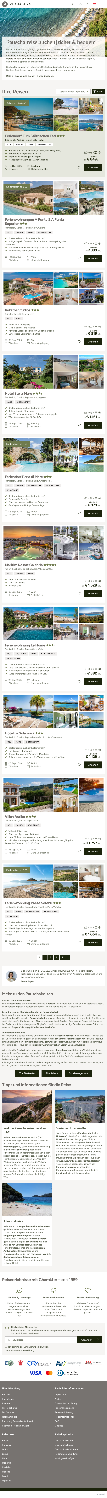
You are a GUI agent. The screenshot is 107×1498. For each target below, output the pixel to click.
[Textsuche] (73, 4)
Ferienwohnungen (23, 58)
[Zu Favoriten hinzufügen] (78, 167)
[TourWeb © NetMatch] (101, 1494)
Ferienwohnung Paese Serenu (28, 903)
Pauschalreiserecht (64, 1408)
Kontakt (6, 1394)
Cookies (59, 1425)
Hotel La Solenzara (19, 733)
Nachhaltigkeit (53, 485)
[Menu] (101, 4)
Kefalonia (40, 55)
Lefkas (56, 55)
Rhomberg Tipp (44, 145)
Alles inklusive (13, 1221)
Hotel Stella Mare (18, 393)
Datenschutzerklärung (66, 1403)
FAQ (57, 1421)
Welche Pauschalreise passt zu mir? (24, 1130)
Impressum (60, 1394)
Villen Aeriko (15, 816)
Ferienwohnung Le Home (25, 645)
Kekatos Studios (17, 310)
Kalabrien (10, 55)
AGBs (57, 1399)
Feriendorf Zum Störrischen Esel (30, 136)
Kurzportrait (8, 1399)
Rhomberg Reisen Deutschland (17, 1421)
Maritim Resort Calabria (24, 565)
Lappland (6, 1480)
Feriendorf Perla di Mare (24, 477)
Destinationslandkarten (66, 1449)
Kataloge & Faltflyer (64, 1458)
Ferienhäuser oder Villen (45, 58)
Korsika (89, 52)
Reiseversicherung (64, 1412)
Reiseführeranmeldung (66, 1454)
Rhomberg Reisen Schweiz (15, 1425)
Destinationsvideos (64, 1440)
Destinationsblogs (64, 1445)
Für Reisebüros (9, 1408)
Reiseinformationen (64, 1416)
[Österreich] (94, 4)
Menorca (21, 55)
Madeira (30, 55)
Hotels (9, 58)
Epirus (67, 55)
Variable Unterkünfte (71, 1128)
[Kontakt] (87, 4)
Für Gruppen (8, 1412)
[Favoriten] (80, 4)
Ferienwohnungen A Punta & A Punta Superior (34, 221)
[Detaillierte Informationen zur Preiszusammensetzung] (99, 152)
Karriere (6, 1403)
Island (5, 1476)
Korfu (48, 55)
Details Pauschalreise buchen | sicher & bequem (30, 76)
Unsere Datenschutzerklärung (19, 1350)
